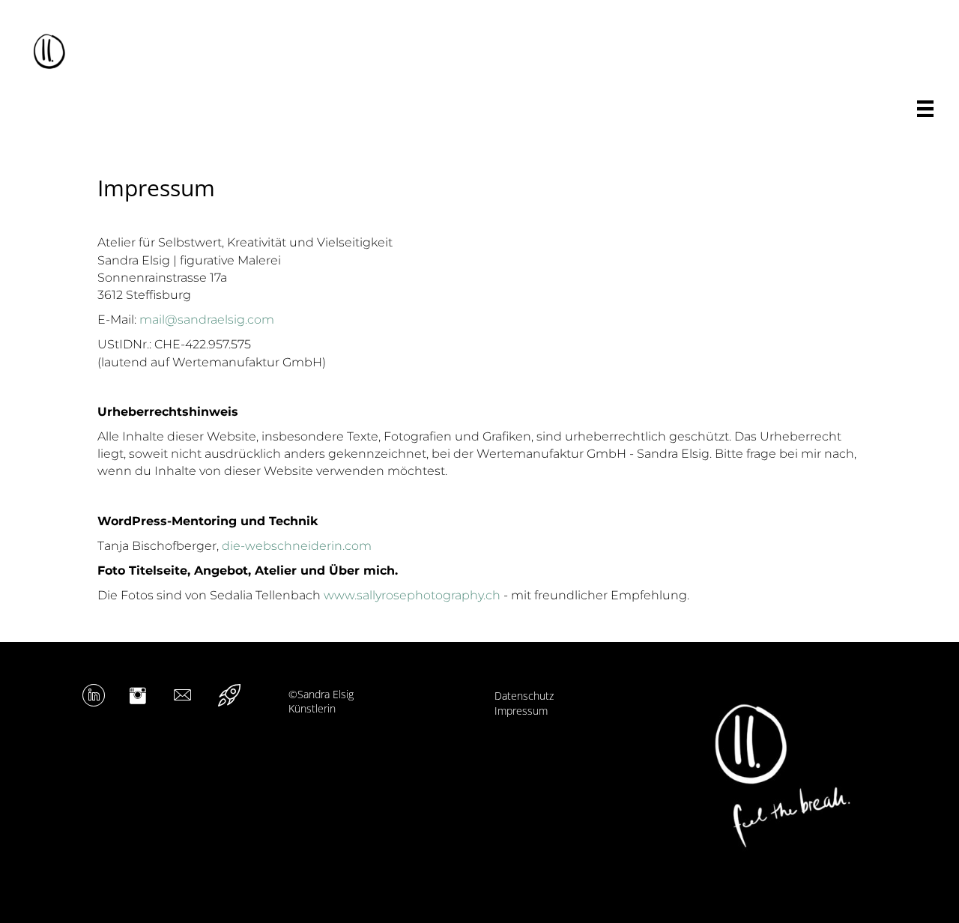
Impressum (521, 710)
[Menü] (925, 108)
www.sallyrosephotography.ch (412, 595)
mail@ (158, 319)
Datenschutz (524, 696)
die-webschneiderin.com (297, 546)
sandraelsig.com (226, 319)
